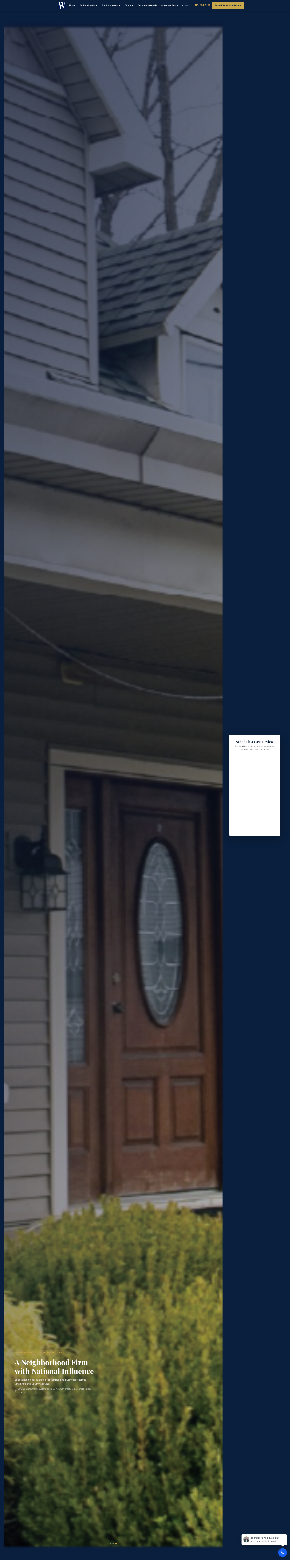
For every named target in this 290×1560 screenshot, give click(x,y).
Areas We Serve (169, 5)
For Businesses (111, 5)
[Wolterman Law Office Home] (62, 5)
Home (72, 5)
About (129, 5)
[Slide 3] (116, 1544)
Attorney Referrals (147, 5)
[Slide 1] (110, 1543)
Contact (186, 5)
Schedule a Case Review (228, 5)
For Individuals (88, 5)
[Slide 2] (113, 1543)
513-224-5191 (202, 5)
